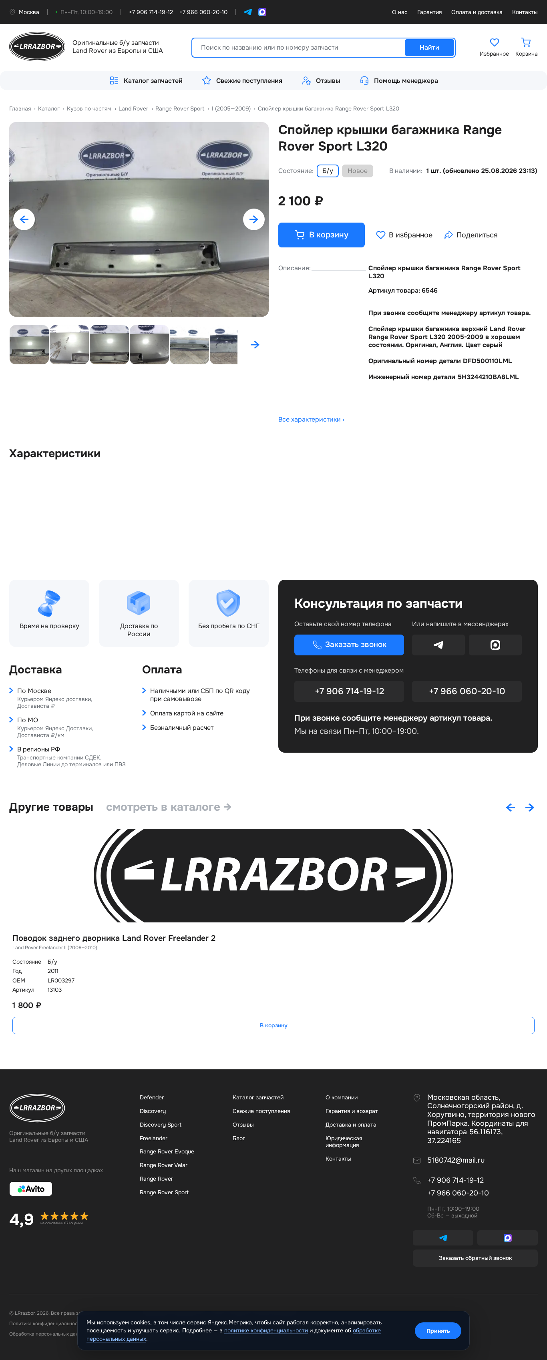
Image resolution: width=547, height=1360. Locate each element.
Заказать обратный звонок (475, 1258)
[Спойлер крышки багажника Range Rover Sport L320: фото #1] (139, 219)
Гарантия (429, 12)
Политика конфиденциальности (46, 1323)
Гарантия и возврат (352, 1111)
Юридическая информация (344, 1142)
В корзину (274, 1025)
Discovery (153, 1111)
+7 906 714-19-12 (349, 691)
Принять (438, 1330)
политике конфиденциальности (266, 1330)
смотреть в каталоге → (169, 807)
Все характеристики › (311, 419)
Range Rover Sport (164, 1192)
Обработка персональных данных (48, 1334)
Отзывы (328, 80)
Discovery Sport (160, 1124)
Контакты (525, 12)
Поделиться (477, 235)
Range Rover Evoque (167, 1151)
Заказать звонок (355, 644)
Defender (152, 1097)
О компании (342, 1097)
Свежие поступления (249, 80)
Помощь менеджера (406, 80)
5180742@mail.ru (456, 1160)
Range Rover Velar (163, 1165)
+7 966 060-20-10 (467, 691)
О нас (400, 12)
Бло (239, 1138)
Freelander (153, 1138)
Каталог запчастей (153, 80)
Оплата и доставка (477, 12)
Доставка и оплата (351, 1124)
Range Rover (156, 1178)
